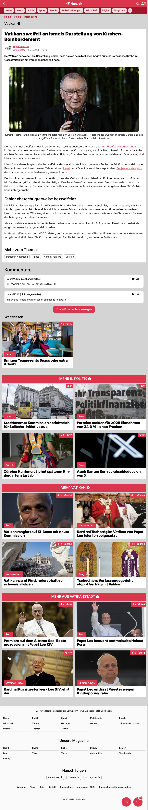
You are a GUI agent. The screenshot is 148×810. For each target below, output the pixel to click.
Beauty (6, 758)
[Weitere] (130, 10)
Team (33, 787)
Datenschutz (66, 787)
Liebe (64, 748)
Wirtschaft (8, 723)
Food (5, 753)
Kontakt (52, 787)
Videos (35, 723)
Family (122, 748)
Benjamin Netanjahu (128, 168)
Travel (64, 753)
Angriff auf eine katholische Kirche (122, 146)
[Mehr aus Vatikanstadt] (74, 597)
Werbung (21, 787)
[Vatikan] (74, 24)
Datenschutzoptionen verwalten (115, 787)
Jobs (42, 787)
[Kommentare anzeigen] (138, 802)
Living (35, 748)
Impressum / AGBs (86, 787)
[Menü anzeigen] (143, 3)
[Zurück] (4, 3)
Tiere (34, 753)
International (31, 16)
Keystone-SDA (21, 46)
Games (93, 723)
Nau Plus (65, 723)
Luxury (93, 748)
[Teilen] (126, 802)
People (122, 718)
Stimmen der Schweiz (130, 723)
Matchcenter (96, 718)
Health (6, 748)
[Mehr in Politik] (74, 379)
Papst (66, 168)
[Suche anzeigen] (137, 3)
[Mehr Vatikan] (74, 488)
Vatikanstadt (19, 49)
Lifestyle (7, 728)
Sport (64, 718)
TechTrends (125, 753)
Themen (36, 728)
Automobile (96, 753)
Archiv (64, 728)
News (6, 718)
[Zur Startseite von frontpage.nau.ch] (74, 3)
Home (7, 16)
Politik (17, 16)
